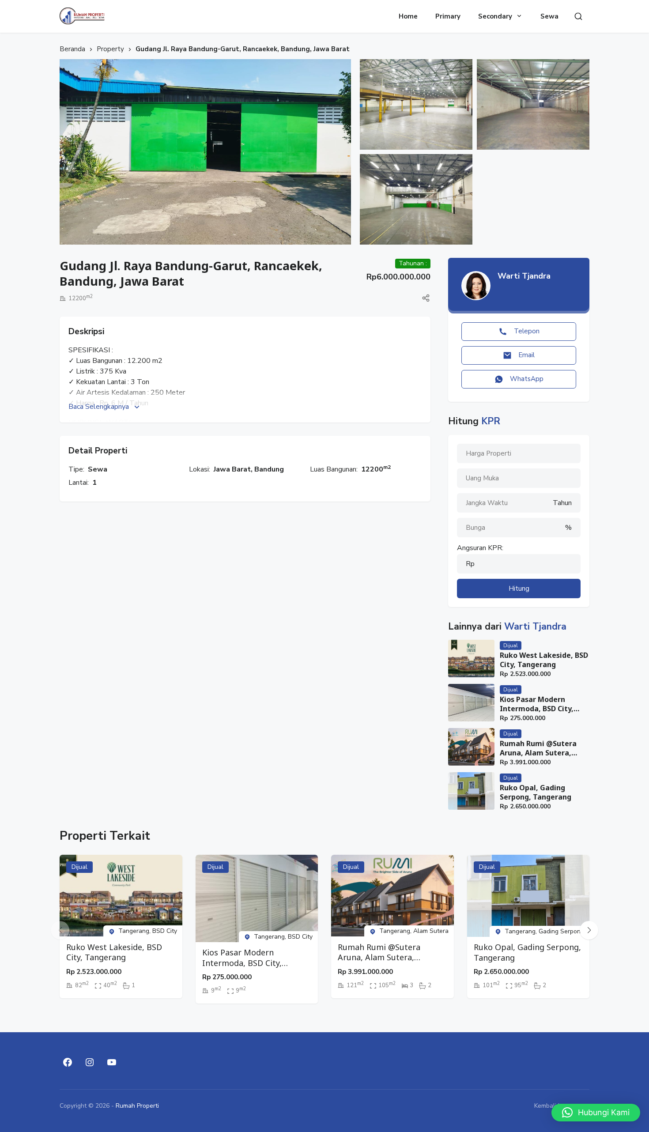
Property (110, 49)
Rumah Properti (137, 1106)
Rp (470, 564)
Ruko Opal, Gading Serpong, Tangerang (535, 792)
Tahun (562, 503)
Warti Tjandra (524, 276)
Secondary (495, 16)
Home (408, 16)
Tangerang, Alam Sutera (414, 931)
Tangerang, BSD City (147, 931)
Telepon (527, 331)
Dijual (510, 645)
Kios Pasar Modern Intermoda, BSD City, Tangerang (537, 704)
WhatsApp (526, 378)
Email (526, 355)
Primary (447, 16)
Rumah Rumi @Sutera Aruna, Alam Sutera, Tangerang (538, 748)
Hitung (519, 588)
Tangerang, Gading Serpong (544, 931)
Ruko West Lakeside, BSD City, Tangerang (544, 660)
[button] (589, 930)
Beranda (72, 49)
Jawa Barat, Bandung (249, 469)
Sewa (549, 16)
